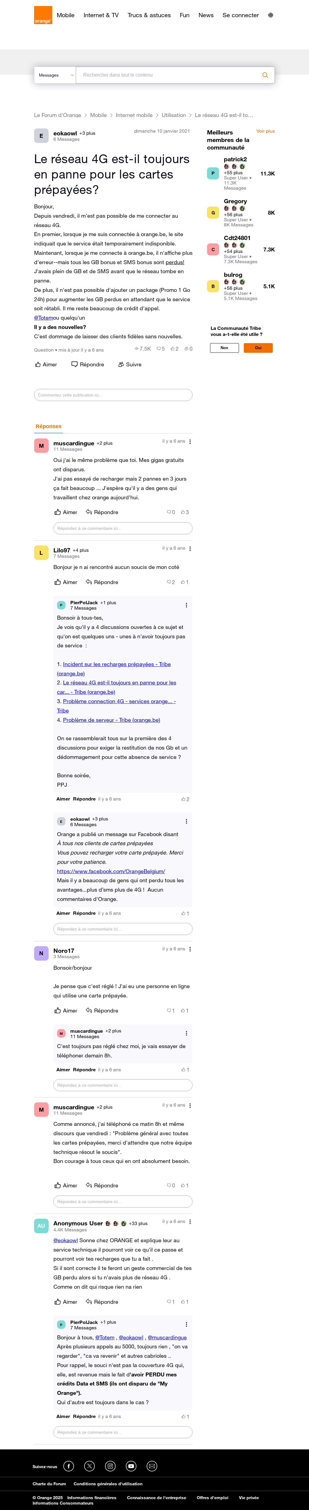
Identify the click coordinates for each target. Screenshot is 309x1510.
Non (224, 348)
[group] (143, 349)
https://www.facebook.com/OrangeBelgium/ (111, 871)
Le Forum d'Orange (57, 115)
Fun (185, 15)
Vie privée (249, 1497)
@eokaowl (65, 1240)
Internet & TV (101, 15)
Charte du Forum (49, 1483)
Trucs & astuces (149, 15)
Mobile (66, 15)
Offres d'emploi (212, 1497)
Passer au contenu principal (32, 4)
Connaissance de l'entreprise (156, 1497)
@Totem (43, 317)
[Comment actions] (190, 441)
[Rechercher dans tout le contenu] (265, 75)
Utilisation (174, 115)
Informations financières (91, 1497)
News (206, 15)
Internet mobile (134, 115)
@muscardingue (167, 1337)
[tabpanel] (113, 939)
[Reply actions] (186, 605)
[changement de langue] (270, 15)
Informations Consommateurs (63, 1503)
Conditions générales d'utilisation (108, 1483)
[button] (63, 798)
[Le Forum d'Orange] (43, 15)
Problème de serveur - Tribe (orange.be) (111, 719)
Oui (258, 348)
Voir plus (265, 131)
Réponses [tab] (49, 426)
